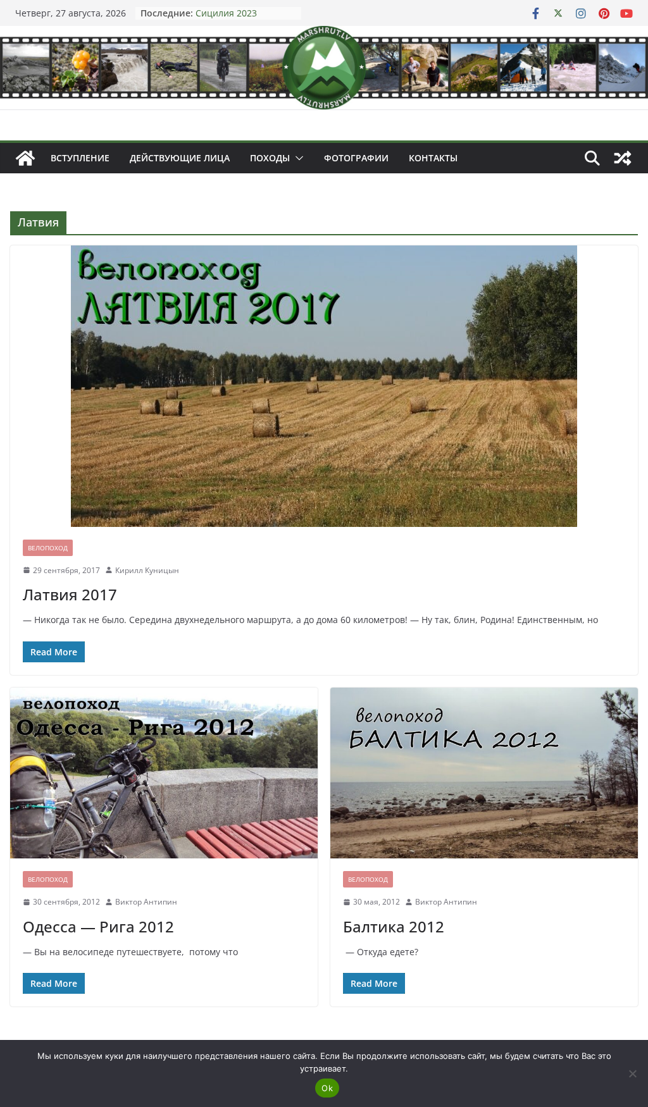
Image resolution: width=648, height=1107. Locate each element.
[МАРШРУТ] (25, 158)
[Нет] (632, 1073)
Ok (327, 1088)
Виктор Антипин (146, 901)
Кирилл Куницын (147, 570)
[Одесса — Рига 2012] (164, 773)
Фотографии (356, 158)
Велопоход (48, 547)
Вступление (80, 158)
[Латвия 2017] (324, 386)
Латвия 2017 (70, 594)
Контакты (433, 158)
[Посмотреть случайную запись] (623, 158)
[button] (297, 158)
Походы (270, 158)
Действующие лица (180, 158)
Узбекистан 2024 (232, 12)
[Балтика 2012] (484, 773)
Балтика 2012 (393, 926)
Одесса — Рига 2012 (98, 926)
